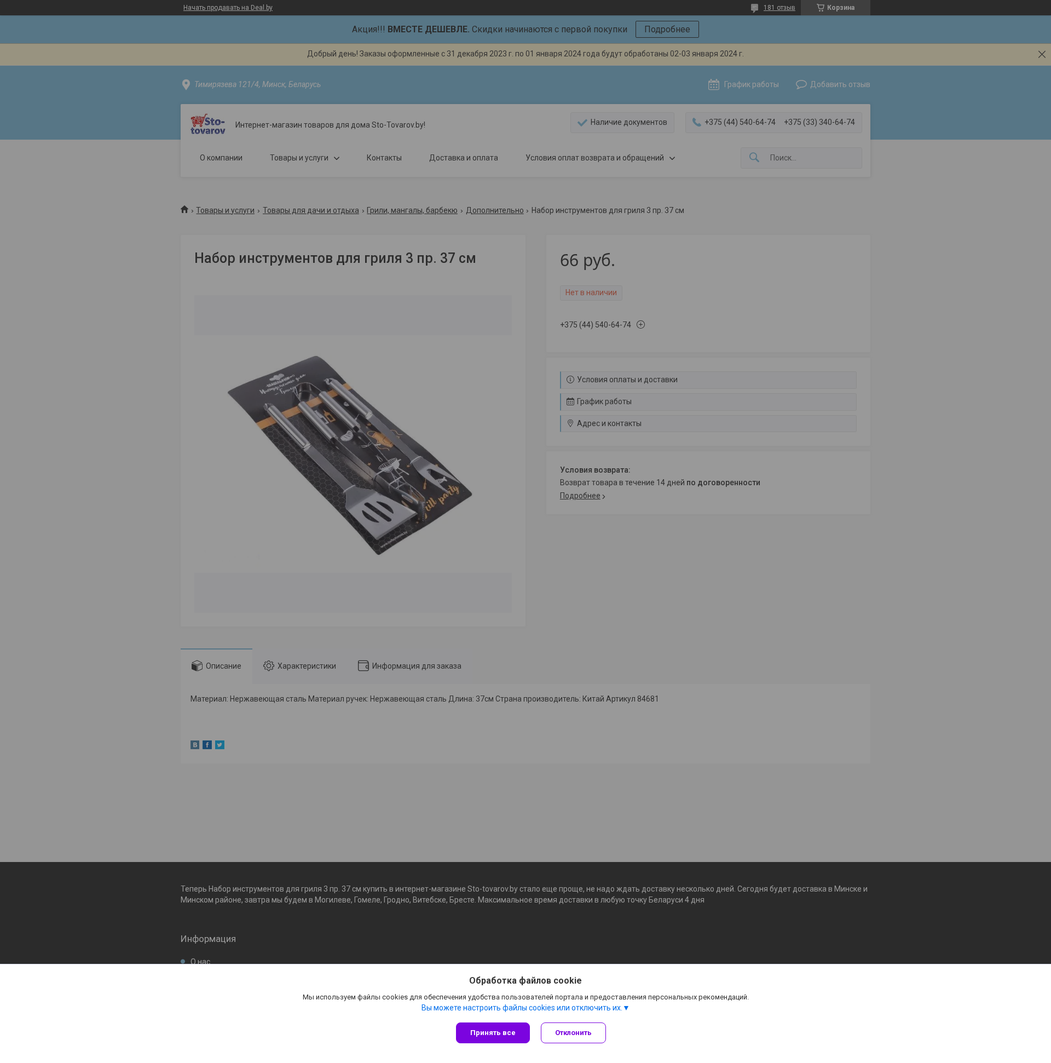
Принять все (493, 1032)
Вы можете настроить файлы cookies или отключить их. (521, 1007)
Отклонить (573, 1032)
